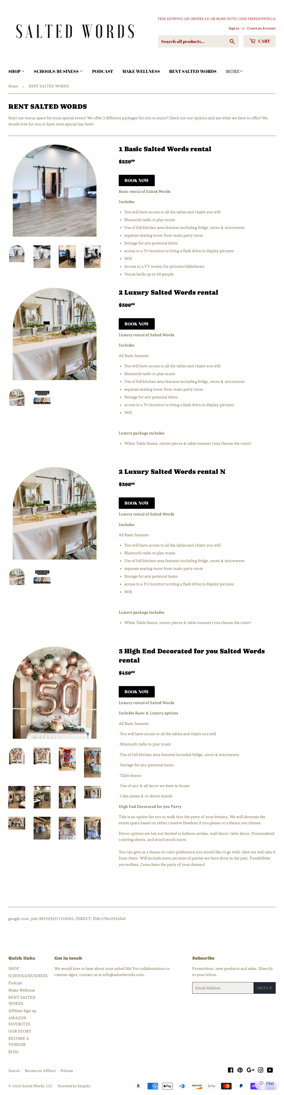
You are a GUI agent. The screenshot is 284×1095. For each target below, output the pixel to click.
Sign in (234, 28)
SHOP (14, 71)
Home (13, 86)
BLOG (13, 1052)
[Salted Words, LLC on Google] (250, 1071)
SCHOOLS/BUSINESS (57, 71)
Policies (66, 1071)
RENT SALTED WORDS (193, 71)
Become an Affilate (40, 1071)
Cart (263, 41)
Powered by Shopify (74, 1086)
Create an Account (261, 28)
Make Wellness (141, 71)
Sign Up (264, 987)
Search (14, 1071)
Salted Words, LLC (37, 1086)
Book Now (137, 180)
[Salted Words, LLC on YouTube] (270, 1071)
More (233, 71)
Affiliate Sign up (22, 1010)
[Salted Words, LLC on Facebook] (231, 1071)
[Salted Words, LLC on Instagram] (260, 1071)
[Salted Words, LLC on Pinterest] (240, 1071)
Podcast (102, 71)
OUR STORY (19, 1031)
